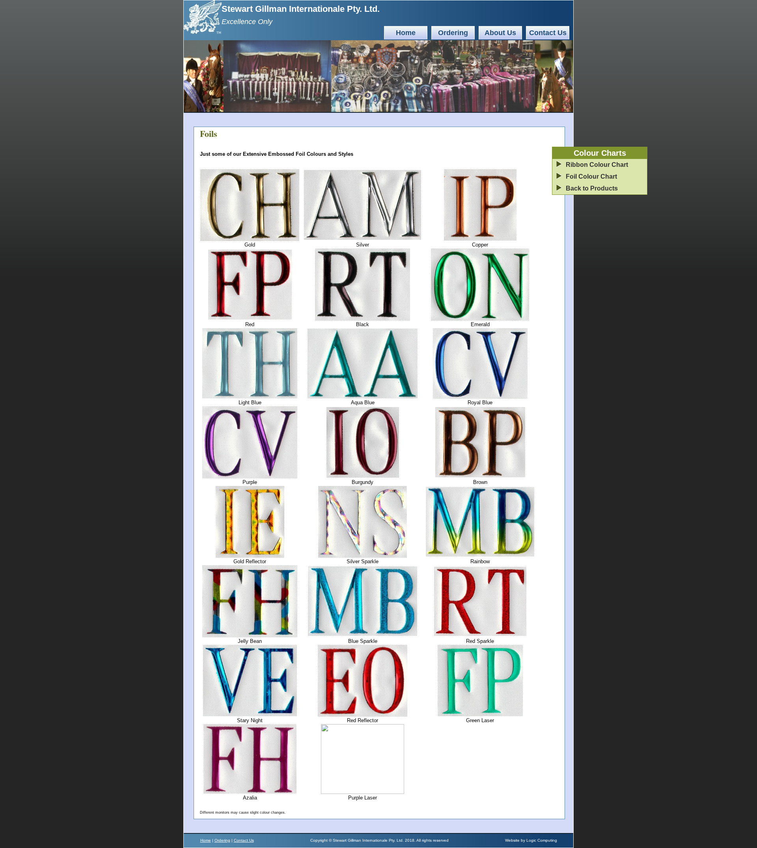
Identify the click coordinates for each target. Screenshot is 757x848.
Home (406, 33)
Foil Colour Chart (591, 176)
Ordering (453, 33)
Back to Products (592, 188)
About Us (500, 33)
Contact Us (548, 33)
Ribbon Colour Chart (597, 164)
